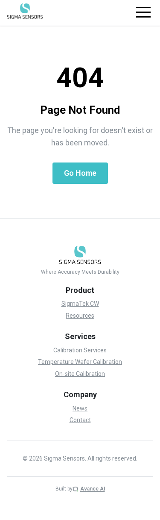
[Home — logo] (25, 11)
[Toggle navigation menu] (143, 12)
